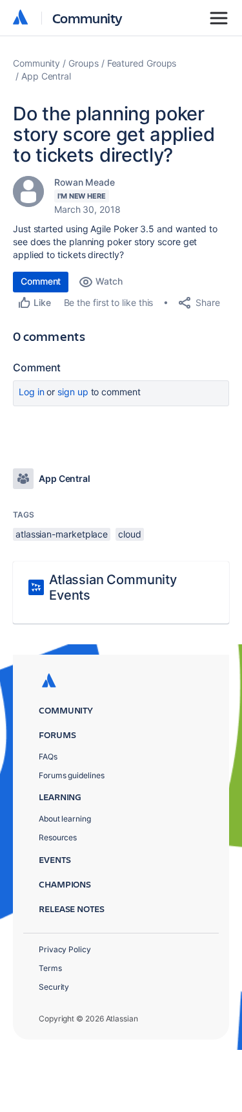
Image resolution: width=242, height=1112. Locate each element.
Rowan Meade (84, 182)
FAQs (48, 756)
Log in (32, 391)
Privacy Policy (65, 949)
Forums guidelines (72, 775)
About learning (65, 818)
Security (54, 987)
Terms (50, 968)
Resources (58, 837)
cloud (129, 534)
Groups (83, 63)
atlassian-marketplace (61, 534)
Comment (41, 281)
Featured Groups (142, 63)
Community (87, 17)
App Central (46, 76)
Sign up (72, 391)
